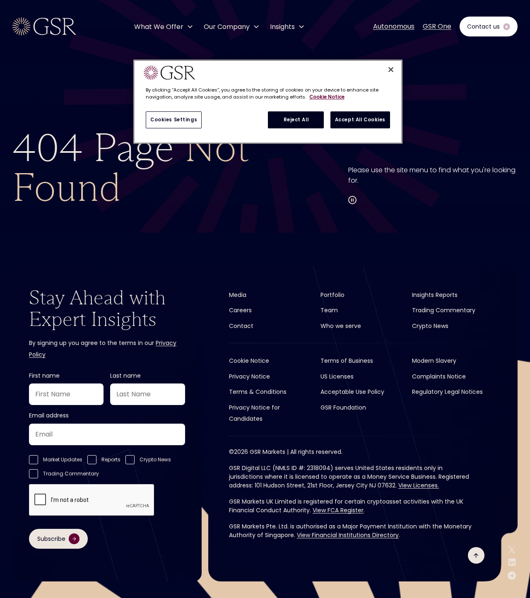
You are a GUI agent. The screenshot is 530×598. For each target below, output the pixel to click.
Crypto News (155, 459)
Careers (240, 310)
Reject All (296, 119)
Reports (110, 459)
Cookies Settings (173, 119)
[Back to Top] (476, 555)
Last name (125, 375)
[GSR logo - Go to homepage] (44, 26)
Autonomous (393, 26)
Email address (49, 415)
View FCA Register (338, 510)
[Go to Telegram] (512, 575)
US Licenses (337, 376)
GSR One (437, 26)
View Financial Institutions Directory (348, 535)
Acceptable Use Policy (352, 392)
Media (237, 295)
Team (329, 310)
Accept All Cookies (360, 119)
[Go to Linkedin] (512, 562)
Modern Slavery (434, 361)
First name (44, 375)
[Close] (391, 69)
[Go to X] (512, 549)
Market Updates (62, 459)
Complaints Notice (439, 376)
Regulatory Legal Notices (447, 392)
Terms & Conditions (258, 392)
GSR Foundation (343, 407)
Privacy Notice (249, 376)
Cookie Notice (249, 361)
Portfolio (332, 295)
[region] (267, 102)
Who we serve (340, 326)
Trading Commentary (71, 473)
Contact (241, 326)
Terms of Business (346, 361)
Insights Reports (435, 295)
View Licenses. (418, 485)
